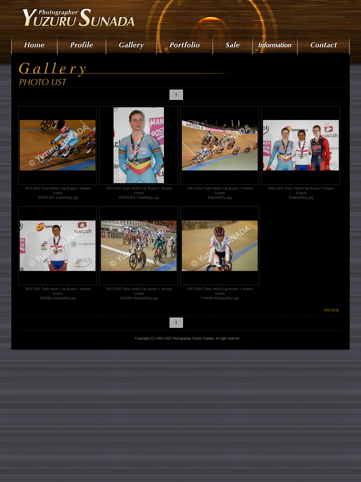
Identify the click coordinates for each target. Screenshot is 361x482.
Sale (233, 44)
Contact (324, 44)
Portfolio (185, 44)
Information (275, 44)
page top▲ (331, 309)
